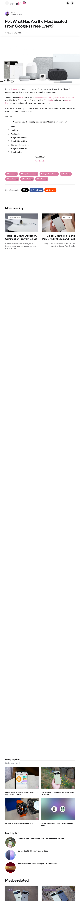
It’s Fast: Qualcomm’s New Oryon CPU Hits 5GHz (37, 863)
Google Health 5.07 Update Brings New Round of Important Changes (21, 793)
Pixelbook (70, 97)
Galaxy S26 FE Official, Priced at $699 (33, 851)
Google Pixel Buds (19, 148)
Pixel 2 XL (15, 130)
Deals (10, 890)
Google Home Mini (40, 97)
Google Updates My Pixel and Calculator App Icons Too (57, 824)
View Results (40, 161)
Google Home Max (57, 97)
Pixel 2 (22, 97)
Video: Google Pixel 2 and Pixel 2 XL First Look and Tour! (58, 237)
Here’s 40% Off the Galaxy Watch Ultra (19, 823)
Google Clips (16, 152)
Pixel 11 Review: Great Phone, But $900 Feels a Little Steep (57, 793)
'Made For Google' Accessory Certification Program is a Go (21, 237)
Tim (13, 12)
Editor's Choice (50, 890)
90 (11, 33)
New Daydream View (20, 145)
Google (12, 174)
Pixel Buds (48, 100)
